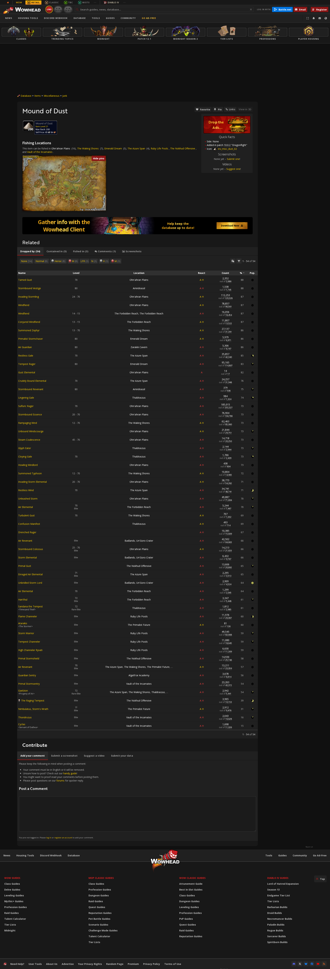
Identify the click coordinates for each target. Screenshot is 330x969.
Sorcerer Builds (276, 936)
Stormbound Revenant (30, 389)
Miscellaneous (51, 95)
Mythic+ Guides (13, 901)
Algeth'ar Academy (139, 675)
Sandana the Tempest (30, 606)
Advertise (68, 964)
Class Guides (12, 883)
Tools (268, 855)
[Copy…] (232, 261)
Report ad (309, 847)
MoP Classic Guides (101, 878)
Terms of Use (172, 964)
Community (128, 18)
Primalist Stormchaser (30, 338)
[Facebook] (312, 963)
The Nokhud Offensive (182, 148)
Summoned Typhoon (30, 473)
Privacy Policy (151, 964)
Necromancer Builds (279, 918)
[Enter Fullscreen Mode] (307, 18)
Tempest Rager (26, 364)
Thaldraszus (139, 397)
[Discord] (293, 963)
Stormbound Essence (30, 414)
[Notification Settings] (313, 18)
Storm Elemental (27, 557)
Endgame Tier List (278, 895)
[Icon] (28, 126)
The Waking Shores (88, 148)
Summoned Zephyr (29, 330)
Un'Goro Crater (144, 540)
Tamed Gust (25, 279)
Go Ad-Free (149, 18)
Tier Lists (10, 924)
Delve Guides (12, 889)
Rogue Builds (275, 930)
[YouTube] (318, 963)
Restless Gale (25, 355)
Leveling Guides (14, 895)
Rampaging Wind (27, 422)
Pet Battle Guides (99, 918)
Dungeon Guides (99, 895)
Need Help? (17, 964)
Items (37, 95)
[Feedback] (319, 18)
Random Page (114, 964)
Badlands (130, 540)
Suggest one (233, 169)
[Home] (23, 9)
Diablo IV (113, 2)
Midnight (9, 930)
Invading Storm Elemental (32, 481)
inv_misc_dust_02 (227, 148)
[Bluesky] (306, 963)
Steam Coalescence (29, 439)
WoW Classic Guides (192, 878)
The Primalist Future (139, 624)
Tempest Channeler (29, 641)
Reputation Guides (100, 913)
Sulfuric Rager (26, 406)
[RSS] (324, 963)
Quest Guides (97, 907)
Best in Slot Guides (190, 889)
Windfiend (23, 305)
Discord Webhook (56, 18)
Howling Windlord (28, 465)
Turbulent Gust (26, 515)
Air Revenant (25, 540)
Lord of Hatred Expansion (283, 883)
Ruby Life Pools (159, 148)
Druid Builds (274, 913)
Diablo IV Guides (277, 878)
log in (48, 837)
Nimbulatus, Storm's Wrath (33, 709)
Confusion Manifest (29, 523)
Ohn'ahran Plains (60, 148)
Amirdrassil (139, 288)
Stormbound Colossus (30, 549)
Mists (86, 2)
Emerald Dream (113, 148)
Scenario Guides (98, 924)
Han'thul (22, 599)
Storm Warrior (26, 633)
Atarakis (22, 623)
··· (95, 2)
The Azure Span (136, 148)
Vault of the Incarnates (39, 152)
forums (60, 780)
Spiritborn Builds (277, 942)
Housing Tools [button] (28, 18)
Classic (54, 2)
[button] (43, 175)
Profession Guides (15, 907)
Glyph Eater (24, 448)
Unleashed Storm (27, 498)
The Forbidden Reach (126, 313)
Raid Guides (11, 913)
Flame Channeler (27, 616)
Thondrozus (25, 717)
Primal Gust (24, 566)
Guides (110, 18)
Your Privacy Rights (90, 964)
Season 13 (273, 889)
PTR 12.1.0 (58, 9)
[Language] (325, 18)
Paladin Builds (275, 924)
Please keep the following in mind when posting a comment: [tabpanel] (59, 800)
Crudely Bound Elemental (32, 380)
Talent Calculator (15, 918)
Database (80, 18)
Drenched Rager (27, 532)
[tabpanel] (137, 497)
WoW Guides (12, 878)
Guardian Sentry (27, 675)
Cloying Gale (25, 456)
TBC (70, 2)
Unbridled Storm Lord (30, 582)
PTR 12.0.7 (68, 9)
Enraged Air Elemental (30, 574)
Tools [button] (96, 18)
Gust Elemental (26, 372)
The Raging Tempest (32, 700)
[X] (299, 963)
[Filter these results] (238, 261)
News (8, 18)
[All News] (8, 3)
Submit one (233, 159)
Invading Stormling (28, 296)
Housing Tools (25, 855)
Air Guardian (25, 347)
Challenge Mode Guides (103, 930)
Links (232, 109)
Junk (64, 95)
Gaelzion (23, 690)
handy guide (70, 773)
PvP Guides (186, 918)
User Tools (35, 964)
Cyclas (21, 724)
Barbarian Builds (277, 907)
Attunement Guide (190, 883)
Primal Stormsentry (29, 683)
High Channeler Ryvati (30, 650)
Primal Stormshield (28, 658)
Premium (133, 964)
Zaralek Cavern (139, 347)
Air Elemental (25, 507)
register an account (63, 837)
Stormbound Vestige (29, 288)
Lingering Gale (26, 397)
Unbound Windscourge (30, 431)
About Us (51, 964)
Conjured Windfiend (29, 322)
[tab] (30, 251)
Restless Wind (26, 490)
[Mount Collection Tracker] (137, 225)
